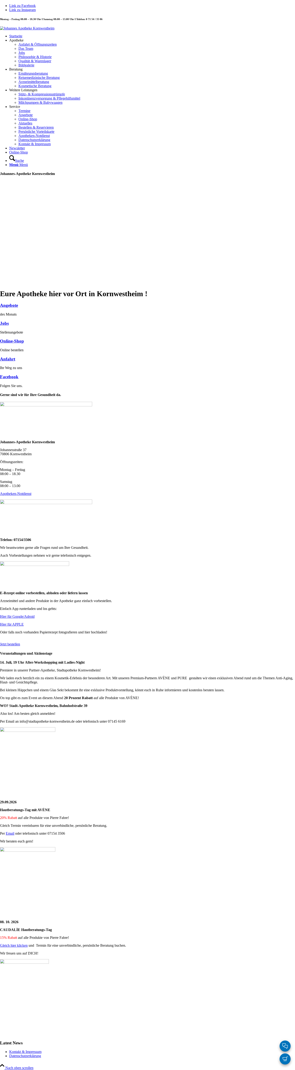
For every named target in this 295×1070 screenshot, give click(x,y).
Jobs (4, 323)
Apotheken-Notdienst (15, 494)
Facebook (9, 376)
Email (10, 833)
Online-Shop (12, 341)
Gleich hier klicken (14, 945)
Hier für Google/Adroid (17, 616)
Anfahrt (7, 359)
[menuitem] (152, 36)
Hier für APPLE (12, 624)
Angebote (9, 305)
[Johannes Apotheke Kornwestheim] (27, 28)
